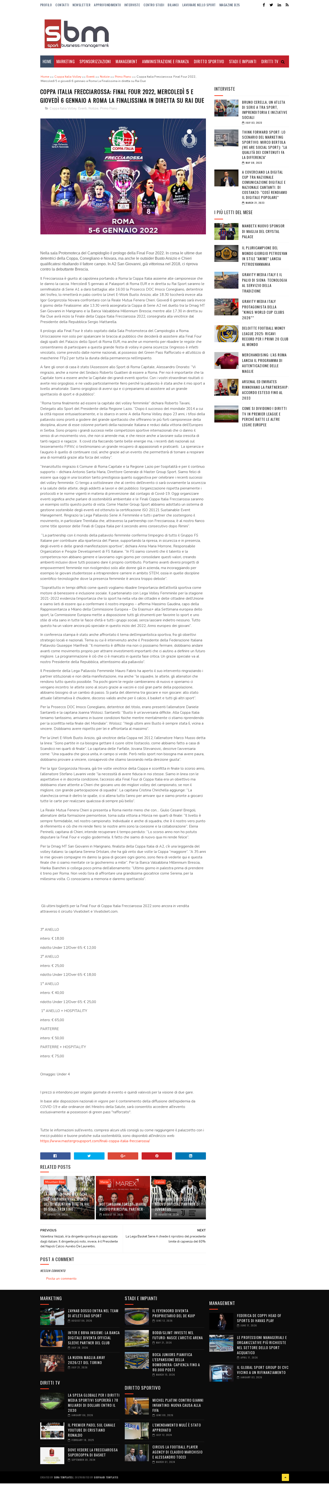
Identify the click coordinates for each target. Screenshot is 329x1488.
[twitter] (271, 5)
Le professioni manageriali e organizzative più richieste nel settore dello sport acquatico (262, 1345)
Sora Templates (63, 1477)
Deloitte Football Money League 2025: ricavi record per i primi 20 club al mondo (265, 336)
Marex (104, 1182)
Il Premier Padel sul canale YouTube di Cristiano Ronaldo (91, 1430)
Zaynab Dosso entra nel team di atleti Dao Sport (93, 1313)
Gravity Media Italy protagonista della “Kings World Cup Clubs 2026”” (263, 309)
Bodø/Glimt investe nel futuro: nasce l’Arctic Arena (177, 1335)
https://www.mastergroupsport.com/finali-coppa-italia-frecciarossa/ (95, 1141)
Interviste (132, 4)
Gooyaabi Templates (106, 1477)
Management (126, 61)
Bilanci (173, 4)
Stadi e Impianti (243, 61)
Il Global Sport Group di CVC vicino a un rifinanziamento (263, 1370)
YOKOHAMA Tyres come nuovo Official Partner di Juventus (177, 1204)
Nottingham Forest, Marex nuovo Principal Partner (122, 1206)
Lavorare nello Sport (199, 4)
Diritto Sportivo (209, 61)
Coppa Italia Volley (63, 108)
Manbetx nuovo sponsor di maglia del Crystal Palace (263, 231)
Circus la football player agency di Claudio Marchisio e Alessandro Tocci (177, 1452)
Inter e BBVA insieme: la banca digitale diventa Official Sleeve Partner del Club (94, 1337)
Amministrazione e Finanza (165, 61)
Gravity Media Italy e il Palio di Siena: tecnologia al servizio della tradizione (264, 282)
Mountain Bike (54, 1182)
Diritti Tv (269, 61)
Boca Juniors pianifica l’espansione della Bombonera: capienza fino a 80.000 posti (176, 1362)
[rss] (287, 5)
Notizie (93, 108)
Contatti (62, 4)
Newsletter (81, 4)
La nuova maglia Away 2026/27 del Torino (86, 1360)
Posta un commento (61, 1278)
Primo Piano (108, 108)
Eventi (82, 108)
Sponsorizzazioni (95, 61)
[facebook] (264, 5)
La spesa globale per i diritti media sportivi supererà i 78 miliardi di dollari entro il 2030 (94, 1402)
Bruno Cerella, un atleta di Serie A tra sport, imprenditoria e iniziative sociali (264, 109)
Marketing (65, 61)
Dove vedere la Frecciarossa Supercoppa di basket (93, 1452)
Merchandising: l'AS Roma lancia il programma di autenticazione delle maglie (264, 363)
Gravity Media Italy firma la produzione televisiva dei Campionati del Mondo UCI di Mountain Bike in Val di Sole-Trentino (67, 1199)
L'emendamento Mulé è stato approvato (176, 1427)
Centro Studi (154, 4)
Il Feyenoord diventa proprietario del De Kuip (173, 1313)
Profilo (46, 4)
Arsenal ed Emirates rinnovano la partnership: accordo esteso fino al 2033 (265, 390)
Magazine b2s (229, 4)
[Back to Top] (285, 1477)
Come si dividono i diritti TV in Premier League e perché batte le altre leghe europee (264, 416)
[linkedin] (279, 5)
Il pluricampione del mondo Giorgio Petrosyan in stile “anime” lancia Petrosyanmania (264, 256)
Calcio (160, 1182)
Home (47, 61)
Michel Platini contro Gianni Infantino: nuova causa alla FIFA (178, 1405)
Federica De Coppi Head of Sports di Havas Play (259, 1318)
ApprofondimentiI (107, 4)
